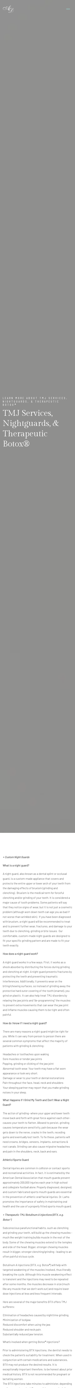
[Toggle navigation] (68, 9)
